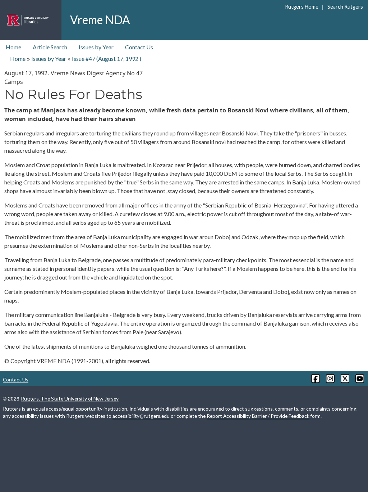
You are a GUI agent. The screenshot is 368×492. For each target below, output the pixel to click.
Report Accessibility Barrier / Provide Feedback (258, 416)
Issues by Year (96, 47)
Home (13, 47)
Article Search (50, 47)
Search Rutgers (345, 7)
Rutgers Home (301, 7)
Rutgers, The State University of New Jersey (70, 398)
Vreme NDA (100, 20)
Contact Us (139, 47)
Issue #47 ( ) (106, 58)
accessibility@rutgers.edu (141, 416)
